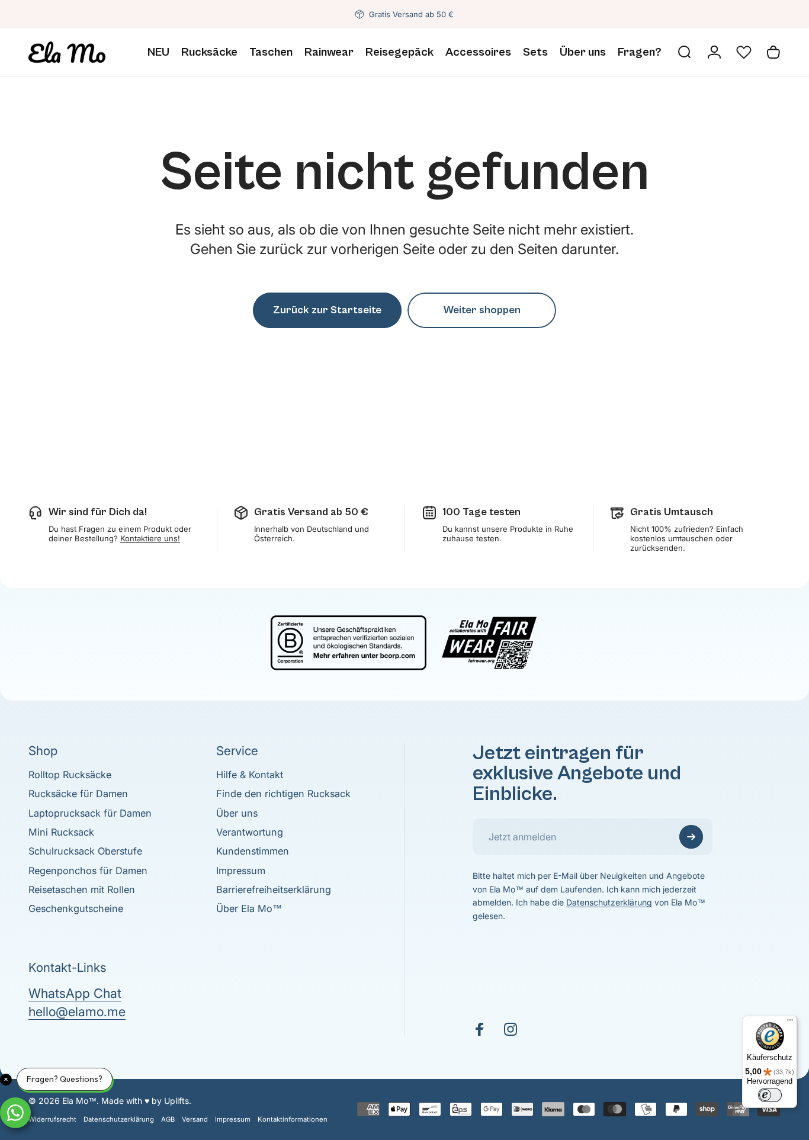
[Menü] (790, 1023)
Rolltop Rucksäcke (69, 775)
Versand (195, 1119)
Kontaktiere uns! (150, 538)
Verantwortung (249, 832)
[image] (404, 641)
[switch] (770, 1095)
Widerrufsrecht (52, 1119)
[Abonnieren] (691, 837)
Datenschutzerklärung (609, 902)
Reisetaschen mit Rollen (81, 889)
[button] (744, 52)
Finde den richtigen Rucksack (283, 793)
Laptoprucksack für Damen (90, 813)
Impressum (240, 870)
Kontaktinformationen (293, 1119)
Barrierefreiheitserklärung (273, 889)
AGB (168, 1119)
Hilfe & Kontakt (249, 775)
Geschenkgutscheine (75, 908)
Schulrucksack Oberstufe (85, 851)
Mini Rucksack (61, 832)
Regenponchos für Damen (87, 870)
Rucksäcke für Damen (78, 793)
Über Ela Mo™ (249, 908)
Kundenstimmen (252, 851)
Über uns (237, 813)
